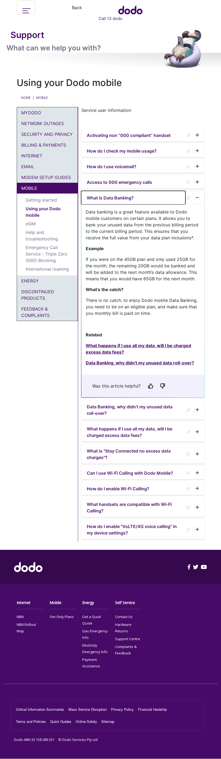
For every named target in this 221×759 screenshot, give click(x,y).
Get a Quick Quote (91, 620)
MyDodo (31, 112)
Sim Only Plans (62, 616)
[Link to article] (188, 135)
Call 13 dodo (110, 18)
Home (25, 97)
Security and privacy (47, 134)
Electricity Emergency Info (95, 648)
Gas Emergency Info (95, 634)
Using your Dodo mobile (43, 212)
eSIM (31, 223)
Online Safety (86, 721)
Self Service (125, 602)
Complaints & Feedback (126, 650)
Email (27, 166)
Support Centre (127, 638)
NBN (20, 616)
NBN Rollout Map (26, 627)
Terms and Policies (31, 721)
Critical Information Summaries (40, 709)
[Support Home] (130, 8)
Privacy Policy (122, 709)
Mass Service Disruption (87, 709)
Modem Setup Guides (46, 177)
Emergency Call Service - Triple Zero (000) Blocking (46, 254)
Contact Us (124, 616)
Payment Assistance (91, 662)
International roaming (47, 269)
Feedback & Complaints (35, 312)
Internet (31, 155)
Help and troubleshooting (42, 236)
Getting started (41, 200)
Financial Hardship (152, 709)
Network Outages (42, 123)
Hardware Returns (123, 627)
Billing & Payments (43, 145)
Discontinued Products (37, 295)
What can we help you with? (53, 48)
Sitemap (107, 721)
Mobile (42, 97)
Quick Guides (60, 721)
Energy (30, 281)
